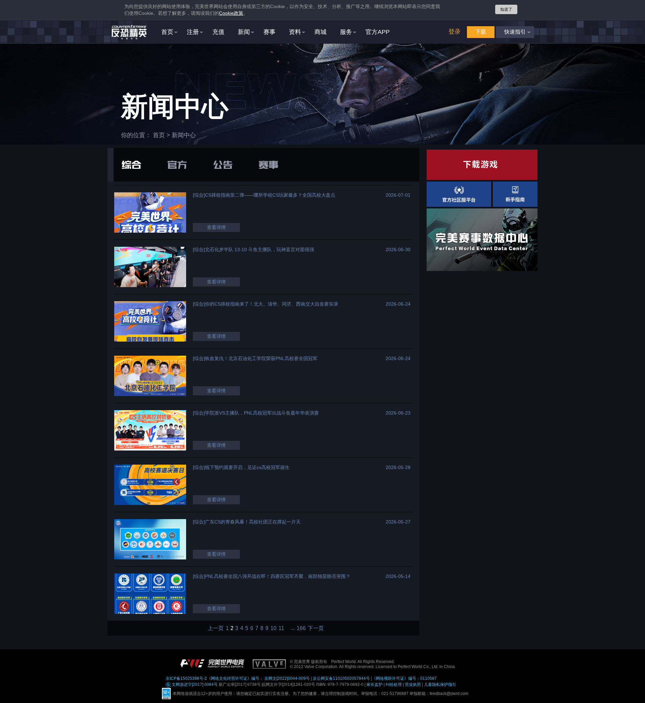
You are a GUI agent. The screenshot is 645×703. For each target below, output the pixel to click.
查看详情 (216, 227)
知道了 (506, 9)
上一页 (216, 628)
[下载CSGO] (482, 165)
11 (281, 628)
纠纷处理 (394, 684)
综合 (131, 165)
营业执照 (413, 684)
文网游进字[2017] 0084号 (194, 684)
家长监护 (375, 684)
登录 (454, 31)
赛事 (268, 165)
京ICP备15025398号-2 (186, 678)
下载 (480, 32)
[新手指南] (515, 194)
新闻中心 (184, 135)
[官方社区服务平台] (459, 194)
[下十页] (290, 628)
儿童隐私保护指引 (440, 684)
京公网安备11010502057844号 (341, 678)
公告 (223, 165)
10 (273, 628)
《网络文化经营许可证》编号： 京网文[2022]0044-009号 (258, 678)
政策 (231, 13)
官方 (177, 165)
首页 (159, 135)
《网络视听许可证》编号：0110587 (404, 678)
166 (301, 628)
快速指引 (515, 32)
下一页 (316, 628)
